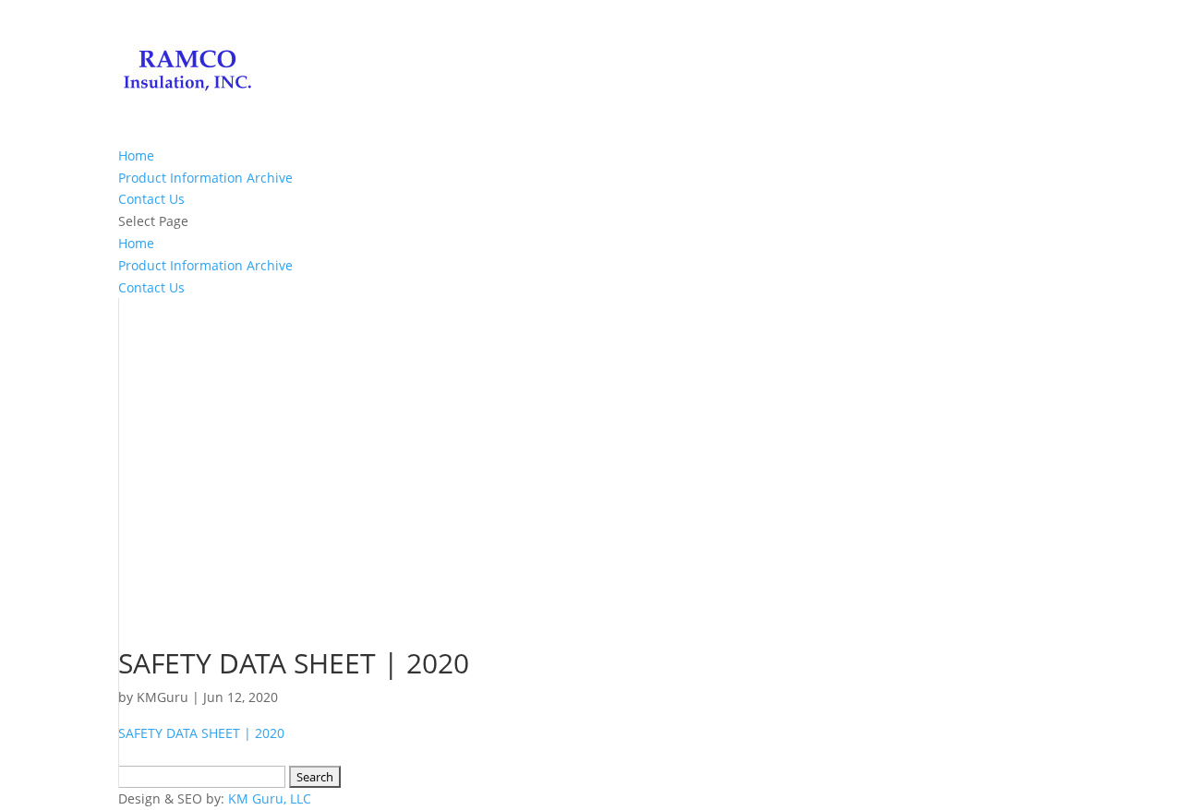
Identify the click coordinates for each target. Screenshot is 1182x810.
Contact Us (151, 199)
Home (136, 155)
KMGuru (162, 697)
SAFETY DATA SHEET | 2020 (201, 733)
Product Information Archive (205, 177)
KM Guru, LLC (269, 798)
